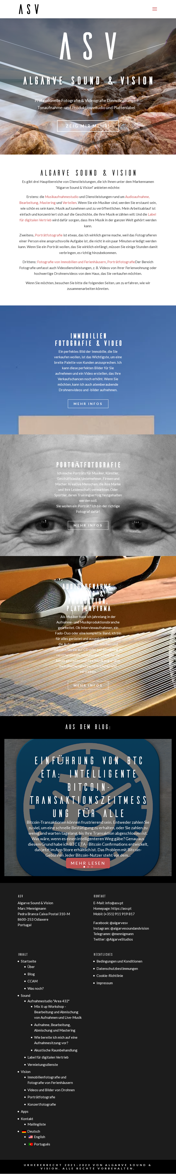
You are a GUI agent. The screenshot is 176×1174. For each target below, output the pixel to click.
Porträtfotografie (49, 235)
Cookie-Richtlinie (109, 975)
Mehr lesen (88, 863)
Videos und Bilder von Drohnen (51, 1090)
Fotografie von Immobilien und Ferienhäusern (71, 262)
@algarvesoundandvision (129, 928)
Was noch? (36, 988)
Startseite (28, 961)
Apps (24, 1111)
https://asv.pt (121, 908)
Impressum (104, 983)
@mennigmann (123, 934)
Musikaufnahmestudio (62, 197)
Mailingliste (37, 1124)
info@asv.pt (114, 903)
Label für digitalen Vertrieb (48, 1057)
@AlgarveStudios (119, 939)
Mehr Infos (88, 404)
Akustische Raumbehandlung (55, 1050)
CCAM (33, 981)
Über (31, 967)
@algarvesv (119, 923)
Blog (31, 974)
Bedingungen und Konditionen (119, 961)
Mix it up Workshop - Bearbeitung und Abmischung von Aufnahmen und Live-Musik (58, 1011)
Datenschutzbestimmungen (117, 968)
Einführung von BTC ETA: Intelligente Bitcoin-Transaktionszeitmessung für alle (88, 786)
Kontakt (27, 1119)
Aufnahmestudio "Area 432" (48, 1001)
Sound (25, 995)
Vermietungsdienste (43, 1064)
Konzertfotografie (42, 1104)
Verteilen (70, 203)
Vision (25, 1072)
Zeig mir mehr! (88, 125)
